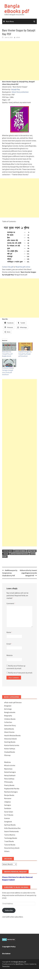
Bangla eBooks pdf (16, 8)
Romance (7, 798)
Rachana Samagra (11, 792)
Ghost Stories (20, 551)
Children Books (9, 719)
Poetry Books (9, 785)
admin (18, 37)
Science (7, 818)
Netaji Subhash (9, 775)
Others (6, 851)
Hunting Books (9, 742)
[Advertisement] (19, 60)
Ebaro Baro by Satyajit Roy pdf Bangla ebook (7, 354)
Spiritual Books (10, 825)
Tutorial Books (9, 845)
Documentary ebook (11, 848)
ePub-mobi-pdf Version (13, 702)
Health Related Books (12, 735)
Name (9, 632)
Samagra (7, 805)
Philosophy (8, 782)
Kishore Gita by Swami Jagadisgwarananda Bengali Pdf (28, 573)
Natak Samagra (10, 772)
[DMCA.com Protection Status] (8, 939)
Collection (8, 722)
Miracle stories (9, 765)
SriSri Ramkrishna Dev (12, 828)
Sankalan (7, 808)
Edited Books (9, 729)
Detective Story (10, 725)
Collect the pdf (7, 267)
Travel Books (9, 841)
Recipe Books (9, 795)
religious (7, 802)
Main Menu (10, 21)
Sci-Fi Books (8, 815)
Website (9, 655)
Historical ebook (10, 739)
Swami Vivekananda (11, 831)
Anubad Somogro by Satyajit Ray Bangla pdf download (25, 354)
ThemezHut (6, 966)
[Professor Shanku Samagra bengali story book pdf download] (9, 363)
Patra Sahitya (9, 779)
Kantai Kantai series (11, 745)
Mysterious (8, 769)
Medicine (7, 762)
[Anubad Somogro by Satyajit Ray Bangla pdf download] (25, 346)
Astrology (8, 709)
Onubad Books (9, 752)
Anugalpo (7, 706)
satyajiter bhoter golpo (19, 554)
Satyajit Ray (15, 89)
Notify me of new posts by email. (20, 673)
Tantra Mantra (9, 835)
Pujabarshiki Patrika (11, 788)
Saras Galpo (8, 812)
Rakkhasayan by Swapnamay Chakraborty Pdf (9, 573)
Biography (8, 715)
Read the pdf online (23, 267)
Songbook (8, 821)
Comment (10, 603)
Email (9, 644)
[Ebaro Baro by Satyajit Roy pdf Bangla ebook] (9, 346)
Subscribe (9, 910)
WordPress (19, 964)
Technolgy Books (10, 838)
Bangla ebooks (9, 712)
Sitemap (7, 755)
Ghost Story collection (20, 92)
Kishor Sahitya (9, 748)
